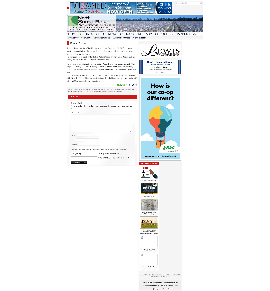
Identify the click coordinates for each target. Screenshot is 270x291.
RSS (176, 285)
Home (72, 34)
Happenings (186, 34)
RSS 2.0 (85, 91)
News (112, 34)
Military (145, 34)
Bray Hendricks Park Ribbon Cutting (149, 213)
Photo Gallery (139, 38)
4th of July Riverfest (149, 267)
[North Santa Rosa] (135, 31)
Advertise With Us (102, 38)
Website (74, 144)
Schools (127, 34)
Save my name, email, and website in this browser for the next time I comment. (100, 149)
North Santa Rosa (80, 89)
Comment (75, 113)
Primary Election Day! (149, 180)
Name (74, 135)
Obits (100, 34)
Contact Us (86, 38)
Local (107, 89)
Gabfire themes (168, 289)
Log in (151, 289)
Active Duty (73, 38)
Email (74, 140)
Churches (164, 34)
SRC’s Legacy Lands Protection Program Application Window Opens (149, 231)
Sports (86, 34)
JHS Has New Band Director (149, 250)
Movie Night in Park (149, 196)
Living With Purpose (121, 38)
